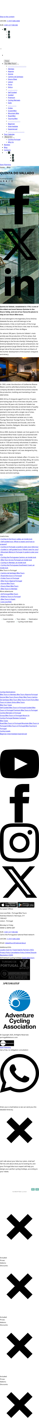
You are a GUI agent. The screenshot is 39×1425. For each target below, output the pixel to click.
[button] (5, 29)
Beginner (3, 734)
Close (7, 61)
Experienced (22, 734)
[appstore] (8, 905)
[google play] (25, 905)
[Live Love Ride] (14, 43)
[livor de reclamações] (7, 1043)
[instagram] (19, 861)
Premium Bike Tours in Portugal (26, 710)
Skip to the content (7, 17)
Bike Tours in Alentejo (8, 694)
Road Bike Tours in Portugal (10, 723)
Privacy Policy (5, 952)
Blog (5, 147)
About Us (8, 137)
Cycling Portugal (6, 718)
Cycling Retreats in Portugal (10, 713)
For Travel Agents (16, 950)
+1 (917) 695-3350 (13, 21)
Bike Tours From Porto (26, 700)
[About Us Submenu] (14, 137)
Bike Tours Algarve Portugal (27, 694)
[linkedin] (19, 302)
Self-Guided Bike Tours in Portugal (13, 707)
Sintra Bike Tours (18, 702)
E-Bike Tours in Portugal (16, 726)
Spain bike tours (28, 958)
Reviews (7, 145)
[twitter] (19, 263)
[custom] (1, 182)
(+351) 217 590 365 (11, 25)
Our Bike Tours (10, 63)
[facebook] (19, 224)
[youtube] (19, 783)
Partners (26, 950)
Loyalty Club (5, 950)
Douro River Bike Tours (23, 697)
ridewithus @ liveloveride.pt (15, 943)
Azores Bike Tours (7, 697)
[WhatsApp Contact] (19, 1095)
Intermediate (12, 734)
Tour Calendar (9, 134)
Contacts (7, 150)
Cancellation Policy (18, 952)
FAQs (32, 950)
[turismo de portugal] (15, 964)
